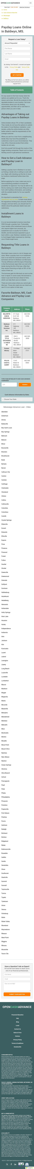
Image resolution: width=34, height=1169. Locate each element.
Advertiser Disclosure (25, 7)
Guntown (4, 588)
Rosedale (4, 853)
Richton (4, 837)
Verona (3, 909)
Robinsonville (5, 849)
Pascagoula (5, 781)
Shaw (3, 869)
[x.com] (7, 1164)
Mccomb (4, 705)
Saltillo (3, 857)
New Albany (5, 757)
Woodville (4, 949)
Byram (3, 468)
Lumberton (5, 681)
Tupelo (3, 897)
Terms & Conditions (17, 1043)
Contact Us (17, 1029)
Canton (3, 476)
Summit (4, 881)
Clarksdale (4, 488)
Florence (4, 548)
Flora (3, 544)
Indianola (4, 632)
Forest (3, 556)
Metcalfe (4, 725)
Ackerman (4, 416)
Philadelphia (5, 797)
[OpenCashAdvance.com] (10, 2)
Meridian (4, 721)
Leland (3, 657)
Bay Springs (5, 432)
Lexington (4, 660)
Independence (6, 628)
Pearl (3, 785)
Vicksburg (4, 913)
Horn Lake (4, 616)
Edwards (4, 532)
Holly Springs (5, 612)
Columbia (4, 508)
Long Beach (5, 669)
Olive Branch (5, 773)
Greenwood (5, 576)
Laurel (3, 652)
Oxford (3, 777)
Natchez (4, 753)
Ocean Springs (6, 765)
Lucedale (4, 677)
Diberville (4, 524)
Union (3, 905)
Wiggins (4, 941)
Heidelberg (4, 600)
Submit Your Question (17, 994)
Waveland (4, 925)
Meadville (4, 709)
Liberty (3, 664)
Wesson (4, 933)
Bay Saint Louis (6, 428)
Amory (3, 420)
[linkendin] (15, 1164)
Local (17, 1025)
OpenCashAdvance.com (15, 1160)
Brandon (4, 452)
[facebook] (11, 1164)
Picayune (4, 801)
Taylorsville (5, 889)
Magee (3, 693)
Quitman (4, 825)
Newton (4, 761)
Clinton (3, 496)
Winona (4, 945)
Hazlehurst (5, 596)
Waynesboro (5, 929)
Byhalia (3, 464)
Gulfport (4, 584)
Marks (3, 701)
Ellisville (4, 536)
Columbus (4, 512)
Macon (3, 685)
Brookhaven (5, 456)
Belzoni (3, 440)
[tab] (17, 399)
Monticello (4, 733)
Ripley (3, 845)
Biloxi (3, 444)
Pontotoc (4, 805)
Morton (3, 737)
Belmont (4, 436)
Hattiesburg (5, 592)
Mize (3, 729)
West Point (5, 937)
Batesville (4, 424)
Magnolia (4, 697)
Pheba (3, 793)
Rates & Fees (17, 1032)
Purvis (3, 821)
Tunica (3, 893)
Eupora (3, 540)
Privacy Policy (14, 67)
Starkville (4, 877)
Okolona (4, 769)
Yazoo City (4, 953)
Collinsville (5, 504)
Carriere (4, 480)
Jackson (4, 640)
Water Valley (5, 921)
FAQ (17, 1018)
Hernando (4, 604)
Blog (17, 1022)
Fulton (3, 560)
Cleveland (4, 492)
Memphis (4, 713)
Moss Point (5, 745)
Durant (3, 528)
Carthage (4, 484)
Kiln (2, 644)
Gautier (3, 564)
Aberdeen (4, 412)
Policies (17, 1036)
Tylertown (4, 901)
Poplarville (4, 809)
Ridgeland (4, 841)
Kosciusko (4, 648)
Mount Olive (5, 749)
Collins (3, 500)
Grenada (4, 580)
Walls (3, 917)
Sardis (3, 861)
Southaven (5, 873)
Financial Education (17, 1015)
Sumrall (4, 885)
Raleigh (3, 829)
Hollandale (5, 608)
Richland (4, 833)
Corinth (3, 516)
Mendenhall (5, 717)
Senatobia (4, 865)
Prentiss (4, 817)
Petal (3, 789)
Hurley (3, 624)
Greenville (4, 572)
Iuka (2, 636)
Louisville (4, 673)
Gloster (3, 568)
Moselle (4, 741)
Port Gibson (5, 813)
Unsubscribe (17, 1047)
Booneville (4, 448)
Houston (4, 620)
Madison (4, 689)
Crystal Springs (6, 520)
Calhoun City (5, 472)
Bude (3, 460)
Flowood (4, 552)
